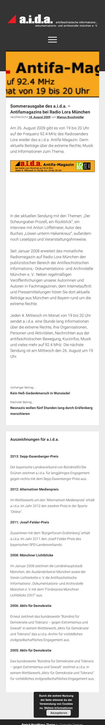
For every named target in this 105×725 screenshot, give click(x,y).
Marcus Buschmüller (70, 117)
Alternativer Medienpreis (39, 489)
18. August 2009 (40, 117)
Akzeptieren (58, 713)
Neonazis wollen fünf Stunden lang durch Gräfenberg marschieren (51, 411)
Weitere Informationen (58, 708)
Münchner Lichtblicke (36, 555)
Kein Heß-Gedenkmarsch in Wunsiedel (40, 393)
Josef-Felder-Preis (34, 522)
